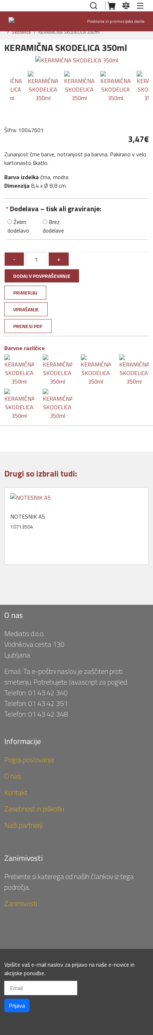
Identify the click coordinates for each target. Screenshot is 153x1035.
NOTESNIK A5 (27, 516)
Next (148, 528)
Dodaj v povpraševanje (41, 276)
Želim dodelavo (18, 226)
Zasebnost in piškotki (34, 808)
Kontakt (15, 792)
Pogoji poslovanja (29, 759)
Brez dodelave (53, 226)
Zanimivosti (20, 903)
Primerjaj (25, 292)
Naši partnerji (23, 825)
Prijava (17, 1005)
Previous (7, 528)
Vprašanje (26, 309)
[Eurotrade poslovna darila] (26, 21)
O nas (12, 775)
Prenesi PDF (28, 326)
